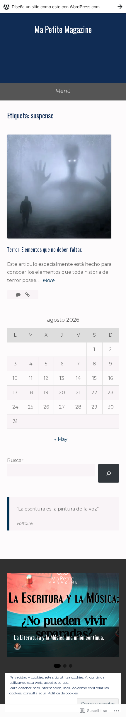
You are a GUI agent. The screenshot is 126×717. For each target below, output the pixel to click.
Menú (63, 91)
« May (60, 439)
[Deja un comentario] (18, 295)
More (49, 280)
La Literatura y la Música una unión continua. (59, 638)
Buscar (15, 460)
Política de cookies (62, 693)
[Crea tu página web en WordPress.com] (63, 6)
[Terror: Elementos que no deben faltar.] (27, 295)
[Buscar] (108, 473)
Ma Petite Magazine (63, 29)
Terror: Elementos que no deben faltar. (44, 249)
